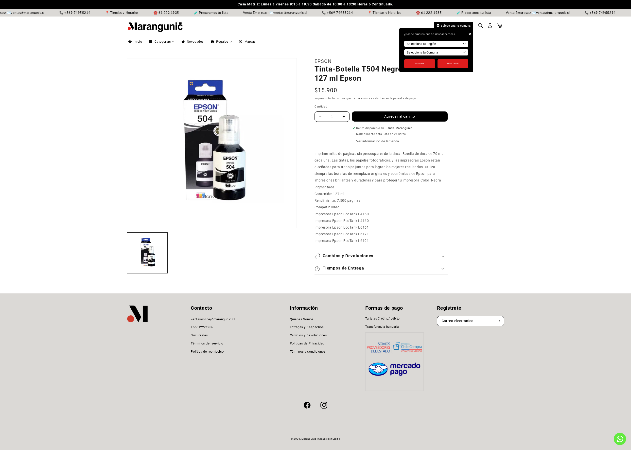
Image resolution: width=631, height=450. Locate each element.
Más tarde (452, 63)
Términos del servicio (207, 343)
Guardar (419, 63)
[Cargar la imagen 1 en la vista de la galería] (147, 253)
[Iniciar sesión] (490, 27)
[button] (481, 27)
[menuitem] (134, 41)
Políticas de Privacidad (307, 343)
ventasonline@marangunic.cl (213, 319)
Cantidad (321, 106)
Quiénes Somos (302, 319)
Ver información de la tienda (377, 141)
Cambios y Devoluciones (308, 335)
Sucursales (199, 335)
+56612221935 (202, 327)
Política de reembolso (207, 351)
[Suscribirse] (499, 321)
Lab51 (336, 438)
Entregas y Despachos (307, 327)
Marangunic (308, 438)
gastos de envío (357, 98)
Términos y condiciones (308, 351)
